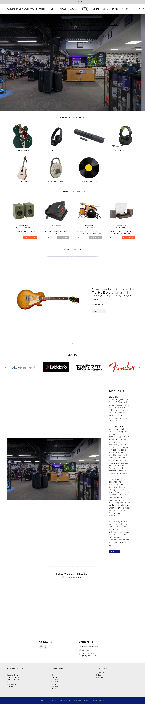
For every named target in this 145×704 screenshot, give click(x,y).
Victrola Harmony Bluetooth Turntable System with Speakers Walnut (121, 233)
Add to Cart (63, 237)
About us (10, 673)
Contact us (125, 9)
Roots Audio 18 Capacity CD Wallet (56, 232)
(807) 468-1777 (87, 650)
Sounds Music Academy (84, 9)
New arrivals (73, 9)
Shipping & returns (13, 677)
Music (52, 9)
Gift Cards (105, 9)
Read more (114, 551)
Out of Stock (30, 237)
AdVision (86, 700)
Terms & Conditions (13, 680)
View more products (72, 249)
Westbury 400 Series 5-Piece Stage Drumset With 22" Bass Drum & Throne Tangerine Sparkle (89, 234)
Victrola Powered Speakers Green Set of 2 (24, 232)
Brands (115, 9)
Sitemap (10, 686)
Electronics (41, 9)
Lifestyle (62, 9)
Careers (95, 9)
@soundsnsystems (72, 577)
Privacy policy (11, 684)
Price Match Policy (13, 682)
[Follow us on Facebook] (45, 647)
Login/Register (100, 673)
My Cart (98, 675)
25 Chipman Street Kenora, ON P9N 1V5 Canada (89, 655)
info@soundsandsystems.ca (91, 647)
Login (141, 9)
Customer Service (13, 675)
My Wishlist (99, 677)
